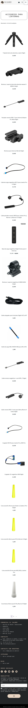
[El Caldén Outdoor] (6, 2)
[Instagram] (2, 671)
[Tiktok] (13, 671)
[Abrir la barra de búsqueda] (22, 2)
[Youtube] (9, 671)
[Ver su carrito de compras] (19, 2)
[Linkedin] (16, 671)
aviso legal (12, 688)
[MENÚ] (26, 2)
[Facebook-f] (5, 671)
